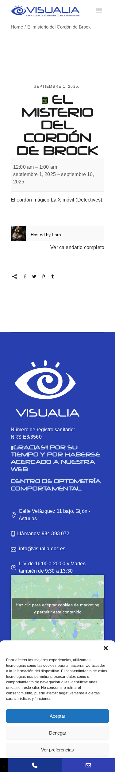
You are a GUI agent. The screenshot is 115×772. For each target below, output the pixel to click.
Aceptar (57, 716)
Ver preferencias (57, 749)
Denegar (57, 733)
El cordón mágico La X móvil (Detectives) (56, 199)
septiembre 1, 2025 (56, 86)
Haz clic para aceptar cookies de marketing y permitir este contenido (57, 608)
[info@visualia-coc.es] (88, 765)
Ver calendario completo (77, 247)
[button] (106, 648)
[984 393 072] (34, 765)
